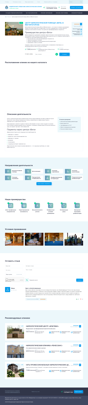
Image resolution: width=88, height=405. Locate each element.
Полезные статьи (17, 2)
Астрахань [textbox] (63, 8)
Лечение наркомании (46, 13)
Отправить (64, 54)
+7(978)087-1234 (51, 8)
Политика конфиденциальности (12, 392)
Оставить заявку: (29, 54)
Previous (4, 239)
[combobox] (64, 8)
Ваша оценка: (9, 274)
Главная (6, 16)
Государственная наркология (14, 13)
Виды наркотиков (29, 2)
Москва (9, 16)
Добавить (79, 280)
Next (83, 239)
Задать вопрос (78, 391)
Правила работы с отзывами (50, 2)
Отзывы (7, 2)
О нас (38, 2)
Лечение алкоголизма (62, 13)
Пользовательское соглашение (12, 391)
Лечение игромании (76, 13)
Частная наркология (31, 13)
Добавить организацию (76, 7)
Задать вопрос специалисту (44, 183)
